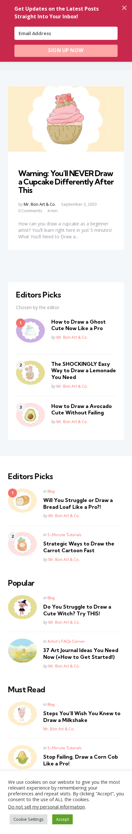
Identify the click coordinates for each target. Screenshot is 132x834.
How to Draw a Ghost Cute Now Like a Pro (78, 325)
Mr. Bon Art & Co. (40, 204)
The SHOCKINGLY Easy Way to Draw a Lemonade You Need (83, 371)
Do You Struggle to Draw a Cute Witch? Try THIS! (77, 610)
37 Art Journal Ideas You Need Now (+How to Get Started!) (80, 653)
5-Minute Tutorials (64, 534)
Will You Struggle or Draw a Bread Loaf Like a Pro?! (78, 503)
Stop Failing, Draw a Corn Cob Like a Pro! (80, 760)
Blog (51, 491)
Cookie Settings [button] (28, 819)
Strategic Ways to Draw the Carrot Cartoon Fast (78, 547)
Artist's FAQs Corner (66, 641)
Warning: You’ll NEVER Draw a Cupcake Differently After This (66, 181)
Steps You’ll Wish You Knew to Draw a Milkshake (81, 716)
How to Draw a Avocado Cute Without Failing (81, 409)
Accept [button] (62, 819)
